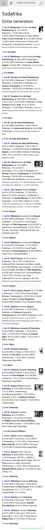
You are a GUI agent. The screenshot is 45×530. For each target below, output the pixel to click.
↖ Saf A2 (6, 452)
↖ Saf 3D (6, 162)
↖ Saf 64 (6, 258)
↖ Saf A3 (6, 481)
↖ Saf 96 (6, 412)
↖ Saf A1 (6, 436)
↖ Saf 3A (6, 96)
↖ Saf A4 (6, 497)
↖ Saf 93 (6, 349)
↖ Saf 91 (6, 328)
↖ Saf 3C (6, 143)
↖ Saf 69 (6, 306)
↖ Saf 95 (6, 386)
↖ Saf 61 (6, 190)
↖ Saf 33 (6, 27)
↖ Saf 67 (6, 290)
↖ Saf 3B (6, 122)
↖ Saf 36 (6, 56)
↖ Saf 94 (6, 370)
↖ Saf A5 (6, 510)
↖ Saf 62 (6, 216)
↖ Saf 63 (6, 242)
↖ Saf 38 (6, 77)
